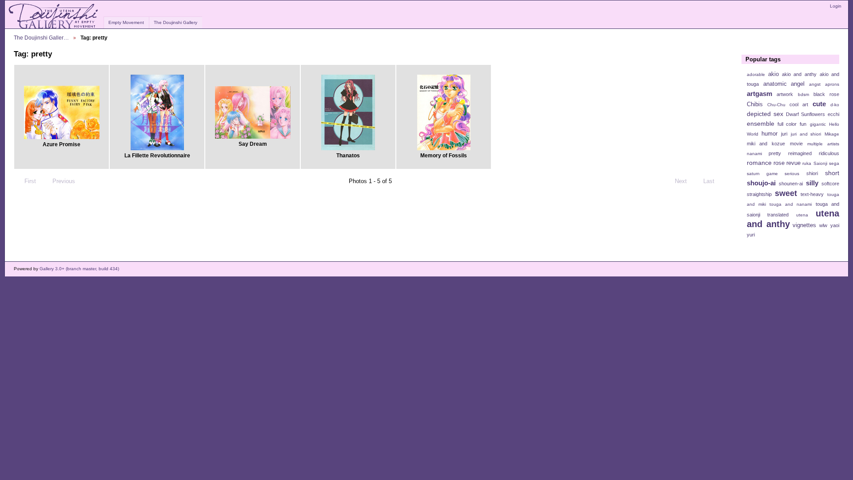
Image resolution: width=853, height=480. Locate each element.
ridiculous (829, 153)
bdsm (803, 94)
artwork (785, 94)
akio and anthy (799, 74)
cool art (798, 104)
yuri (751, 234)
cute (819, 104)
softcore (830, 183)
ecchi (833, 114)
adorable (756, 74)
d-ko (834, 104)
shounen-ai (791, 183)
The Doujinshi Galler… (41, 37)
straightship (759, 194)
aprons (832, 84)
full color (787, 124)
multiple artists (823, 143)
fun (803, 124)
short (832, 172)
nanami (754, 153)
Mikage (832, 134)
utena (802, 214)
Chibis (755, 104)
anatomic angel (784, 84)
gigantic (818, 124)
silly (812, 183)
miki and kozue (766, 143)
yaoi (834, 225)
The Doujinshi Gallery (175, 22)
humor (769, 134)
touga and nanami (790, 204)
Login (835, 6)
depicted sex (765, 113)
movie (796, 143)
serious (792, 173)
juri (784, 133)
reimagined (800, 153)
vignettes (804, 225)
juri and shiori (806, 134)
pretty (775, 153)
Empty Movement (126, 22)
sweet (786, 193)
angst (815, 84)
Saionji (820, 163)
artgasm (759, 93)
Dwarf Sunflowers (805, 114)
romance (759, 162)
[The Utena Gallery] (54, 16)
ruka (806, 163)
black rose (826, 94)
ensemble (760, 123)
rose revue (787, 163)
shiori (812, 173)
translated (778, 214)
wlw (823, 225)
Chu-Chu (776, 104)
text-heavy (812, 194)
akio (773, 74)
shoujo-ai (761, 183)
